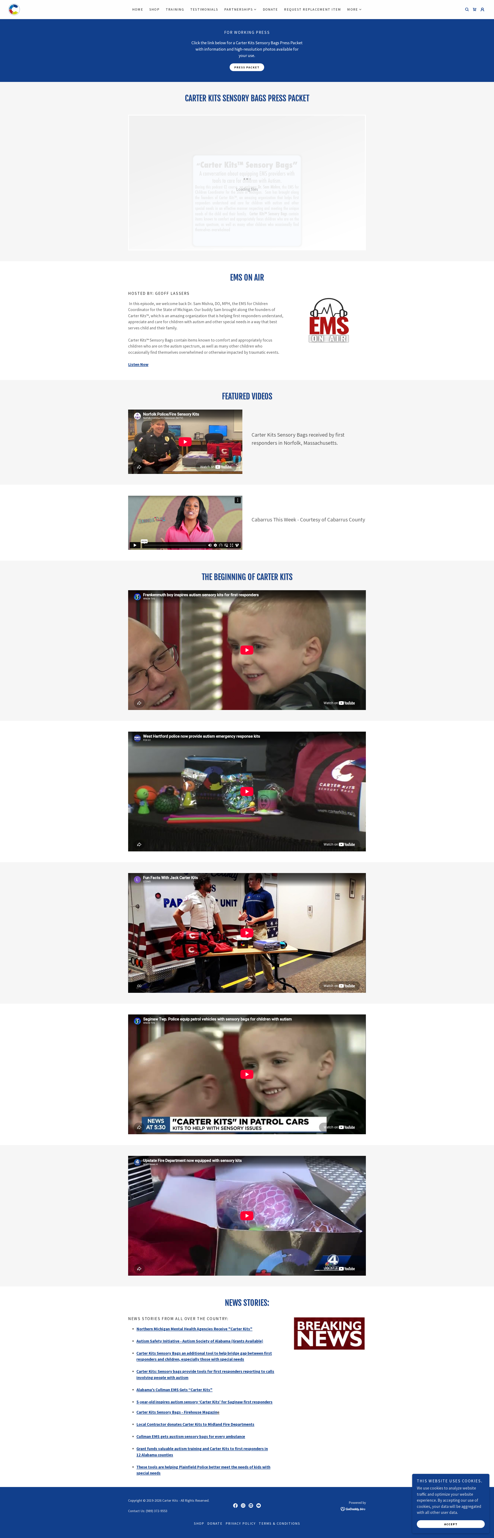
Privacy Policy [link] (241, 1523)
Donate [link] (270, 9)
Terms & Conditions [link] (279, 1523)
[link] (14, 9)
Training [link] (175, 9)
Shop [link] (154, 9)
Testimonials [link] (204, 9)
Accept (451, 1524)
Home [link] (137, 9)
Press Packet (247, 67)
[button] (240, 9)
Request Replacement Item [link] (312, 9)
